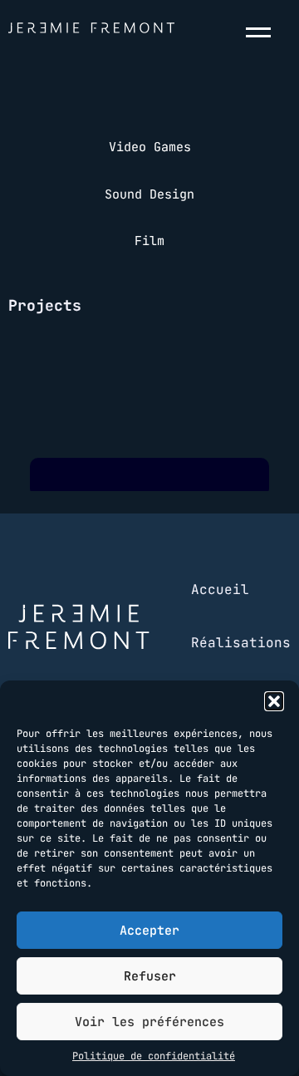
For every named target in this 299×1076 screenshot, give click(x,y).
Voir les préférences (149, 1022)
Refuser (150, 976)
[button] (274, 701)
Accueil (220, 589)
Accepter (149, 930)
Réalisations (241, 642)
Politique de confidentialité (153, 1056)
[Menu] (261, 32)
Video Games (150, 147)
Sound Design (149, 194)
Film (149, 241)
